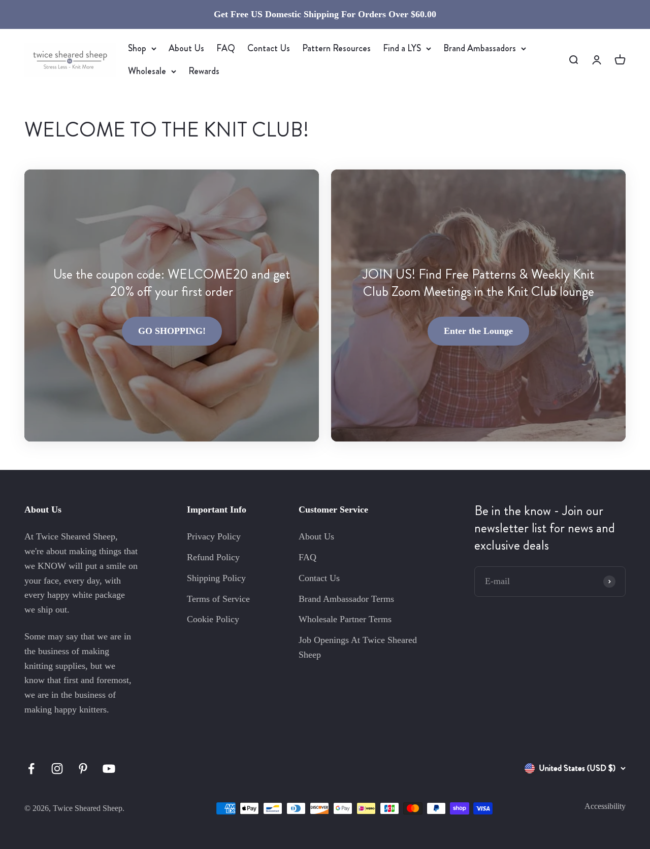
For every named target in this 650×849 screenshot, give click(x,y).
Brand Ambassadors (479, 48)
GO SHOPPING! (172, 331)
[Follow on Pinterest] (83, 768)
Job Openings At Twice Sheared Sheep (358, 647)
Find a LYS (402, 48)
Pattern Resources (336, 48)
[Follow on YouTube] (109, 768)
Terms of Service (218, 599)
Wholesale (147, 71)
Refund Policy (213, 557)
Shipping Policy (216, 578)
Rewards (203, 71)
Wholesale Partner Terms (345, 619)
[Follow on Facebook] (31, 768)
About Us (186, 48)
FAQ (225, 48)
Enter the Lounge (478, 331)
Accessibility (605, 806)
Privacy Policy (214, 536)
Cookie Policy (213, 619)
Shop (137, 48)
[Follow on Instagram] (57, 768)
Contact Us (268, 48)
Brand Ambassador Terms (346, 599)
